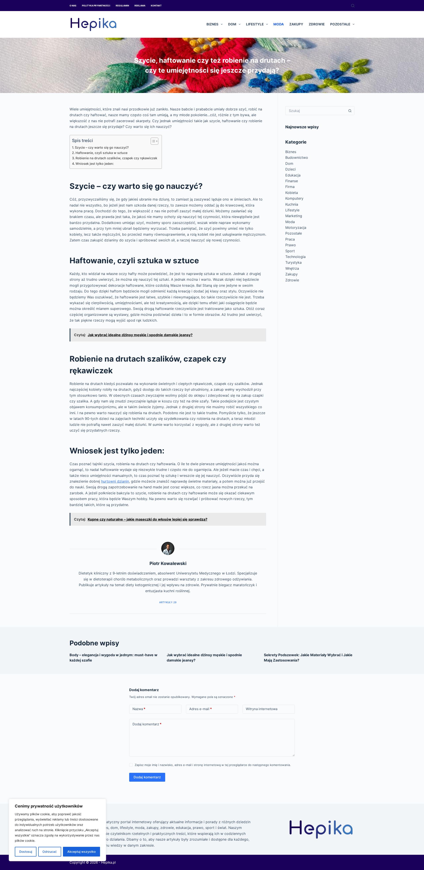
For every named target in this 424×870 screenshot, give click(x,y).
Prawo (290, 245)
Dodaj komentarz (146, 724)
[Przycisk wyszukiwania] (350, 110)
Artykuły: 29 (167, 602)
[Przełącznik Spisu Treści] (152, 141)
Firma (290, 186)
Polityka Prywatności (96, 5)
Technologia (295, 256)
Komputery (294, 198)
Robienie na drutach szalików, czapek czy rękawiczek (116, 158)
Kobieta (291, 192)
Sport (290, 251)
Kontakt (156, 5)
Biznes (212, 24)
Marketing (293, 216)
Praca (290, 239)
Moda (278, 24)
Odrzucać (49, 851)
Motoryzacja (295, 227)
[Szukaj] (352, 5)
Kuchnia (291, 204)
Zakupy (296, 24)
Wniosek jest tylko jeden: (95, 163)
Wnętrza (292, 268)
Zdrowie (317, 24)
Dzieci (290, 169)
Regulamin (122, 5)
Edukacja (293, 175)
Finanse (291, 181)
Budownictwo (296, 157)
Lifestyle (255, 24)
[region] (57, 830)
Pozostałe (340, 24)
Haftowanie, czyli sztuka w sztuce (101, 153)
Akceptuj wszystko (81, 851)
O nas (73, 5)
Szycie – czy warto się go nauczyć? (102, 147)
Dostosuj (25, 851)
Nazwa (138, 709)
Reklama (139, 5)
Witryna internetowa (261, 709)
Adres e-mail (200, 709)
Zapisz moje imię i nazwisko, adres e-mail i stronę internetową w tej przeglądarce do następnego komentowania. (213, 765)
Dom (232, 24)
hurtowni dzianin (115, 481)
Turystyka (293, 262)
